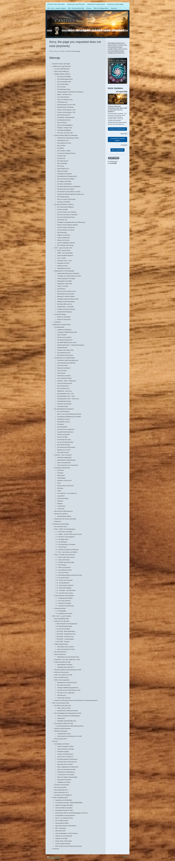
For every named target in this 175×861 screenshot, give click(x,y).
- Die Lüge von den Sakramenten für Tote (68, 690)
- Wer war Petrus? (62, 122)
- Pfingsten (60, 503)
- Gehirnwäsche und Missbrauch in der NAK (69, 736)
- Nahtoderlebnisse (62, 347)
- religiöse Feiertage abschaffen (64, 805)
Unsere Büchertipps (60, 314)
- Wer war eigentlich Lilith (64, 81)
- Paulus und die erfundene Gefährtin (67, 225)
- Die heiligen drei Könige (64, 181)
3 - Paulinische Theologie (64, 603)
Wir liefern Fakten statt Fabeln (61, 63)
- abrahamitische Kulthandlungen (66, 460)
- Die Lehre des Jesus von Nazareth (67, 214)
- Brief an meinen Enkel (63, 250)
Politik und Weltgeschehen (60, 797)
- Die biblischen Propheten (64, 173)
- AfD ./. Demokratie (60, 828)
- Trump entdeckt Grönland (62, 843)
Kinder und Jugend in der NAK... (64, 675)
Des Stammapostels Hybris (64, 626)
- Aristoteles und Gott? (63, 263)
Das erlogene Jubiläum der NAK (64, 723)
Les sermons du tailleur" (63, 629)
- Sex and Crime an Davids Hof (65, 429)
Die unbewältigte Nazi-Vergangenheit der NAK (68, 713)
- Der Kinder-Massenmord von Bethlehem (69, 186)
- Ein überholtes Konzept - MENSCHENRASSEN (68, 802)
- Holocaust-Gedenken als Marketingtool (68, 715)
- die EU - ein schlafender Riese (64, 818)
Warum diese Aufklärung (62, 71)
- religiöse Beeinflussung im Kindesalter (68, 273)
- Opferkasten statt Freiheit (64, 283)
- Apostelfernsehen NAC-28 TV (65, 667)
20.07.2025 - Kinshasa (63, 641)
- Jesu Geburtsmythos (63, 97)
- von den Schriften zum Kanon (65, 230)
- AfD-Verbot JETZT (60, 831)
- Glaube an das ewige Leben (65, 350)
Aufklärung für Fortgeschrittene (62, 324)
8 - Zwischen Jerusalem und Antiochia (67, 549)
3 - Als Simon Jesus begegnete (65, 536)
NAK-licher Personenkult (62, 672)
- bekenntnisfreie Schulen (64, 516)
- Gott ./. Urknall (61, 258)
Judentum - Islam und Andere (63, 455)
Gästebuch (58, 322)
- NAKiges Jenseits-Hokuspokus (66, 301)
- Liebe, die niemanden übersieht (66, 769)
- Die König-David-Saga (63, 89)
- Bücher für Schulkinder (63, 317)
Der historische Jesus (61, 526)
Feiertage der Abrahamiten (62, 467)
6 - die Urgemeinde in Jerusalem (66, 544)
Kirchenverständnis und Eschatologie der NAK (68, 669)
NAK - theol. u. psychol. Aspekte (62, 616)
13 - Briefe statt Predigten (64, 588)
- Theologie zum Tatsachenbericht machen (69, 276)
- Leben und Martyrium (63, 237)
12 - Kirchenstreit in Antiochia (65, 585)
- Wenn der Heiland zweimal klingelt (67, 777)
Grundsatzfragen (59, 327)
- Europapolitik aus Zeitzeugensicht (65, 815)
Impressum (56, 848)
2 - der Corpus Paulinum (64, 600)
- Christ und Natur (62, 370)
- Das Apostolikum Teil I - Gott (65, 393)
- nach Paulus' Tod (62, 219)
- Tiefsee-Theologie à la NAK (65, 746)
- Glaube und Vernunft (63, 240)
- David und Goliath (62, 171)
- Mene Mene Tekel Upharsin (65, 355)
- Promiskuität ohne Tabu (64, 439)
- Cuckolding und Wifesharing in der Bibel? (69, 416)
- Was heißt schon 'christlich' (65, 764)
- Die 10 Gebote (61, 86)
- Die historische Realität (64, 76)
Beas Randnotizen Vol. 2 (62, 792)
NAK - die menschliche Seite (61, 703)
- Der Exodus (60, 166)
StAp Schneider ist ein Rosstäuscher (67, 623)
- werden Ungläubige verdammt (66, 242)
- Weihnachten (61, 475)
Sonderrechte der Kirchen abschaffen (65, 519)
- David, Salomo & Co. (63, 168)
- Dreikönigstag (61, 478)
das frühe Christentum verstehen (64, 204)
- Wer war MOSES (62, 163)
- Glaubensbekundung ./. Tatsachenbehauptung (70, 345)
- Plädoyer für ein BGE (61, 838)
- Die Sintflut (60, 148)
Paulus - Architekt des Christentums (65, 554)
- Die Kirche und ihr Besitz (64, 404)
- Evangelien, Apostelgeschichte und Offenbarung (71, 222)
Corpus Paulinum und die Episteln (64, 595)
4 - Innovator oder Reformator (65, 606)
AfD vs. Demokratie (117, 150)
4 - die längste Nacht (62, 539)
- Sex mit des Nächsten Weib (65, 442)
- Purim (59, 483)
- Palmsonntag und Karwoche (65, 485)
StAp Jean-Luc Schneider (62, 621)
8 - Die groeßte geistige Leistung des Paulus (69, 575)
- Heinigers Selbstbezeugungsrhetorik (67, 687)
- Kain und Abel (61, 145)
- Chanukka (60, 473)
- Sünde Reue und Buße (64, 375)
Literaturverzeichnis (60, 608)
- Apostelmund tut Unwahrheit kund (67, 682)
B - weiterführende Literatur (64, 613)
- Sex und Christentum (63, 411)
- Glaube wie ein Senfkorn (64, 337)
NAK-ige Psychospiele (61, 731)
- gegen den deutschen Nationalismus (65, 825)
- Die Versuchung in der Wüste (65, 189)
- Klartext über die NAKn (63, 698)
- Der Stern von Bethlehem (64, 184)
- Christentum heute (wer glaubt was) (67, 360)
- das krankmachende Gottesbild (66, 363)
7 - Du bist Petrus (62, 547)
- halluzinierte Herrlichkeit (64, 779)
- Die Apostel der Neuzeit (64, 401)
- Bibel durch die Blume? (64, 368)
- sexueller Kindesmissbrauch (65, 432)
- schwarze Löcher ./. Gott (64, 260)
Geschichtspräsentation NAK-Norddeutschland (70, 726)
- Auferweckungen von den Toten (66, 104)
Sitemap (58, 857)
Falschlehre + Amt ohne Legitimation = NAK (67, 659)
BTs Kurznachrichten (60, 787)
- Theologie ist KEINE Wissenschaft (67, 332)
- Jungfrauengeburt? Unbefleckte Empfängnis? (70, 92)
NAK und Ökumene (60, 654)
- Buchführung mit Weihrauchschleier (67, 710)
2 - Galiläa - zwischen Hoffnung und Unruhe (69, 534)
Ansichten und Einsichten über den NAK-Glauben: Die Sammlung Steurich (76, 700)
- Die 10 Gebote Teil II (63, 388)
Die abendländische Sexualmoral (64, 409)
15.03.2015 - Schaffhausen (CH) (66, 634)
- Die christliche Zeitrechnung (65, 245)
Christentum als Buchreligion (61, 524)
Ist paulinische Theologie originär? (117, 139)
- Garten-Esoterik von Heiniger (65, 749)
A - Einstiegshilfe (61, 611)
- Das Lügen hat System (63, 685)
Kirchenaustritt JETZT (61, 738)
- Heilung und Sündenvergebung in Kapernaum (70, 194)
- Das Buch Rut (61, 158)
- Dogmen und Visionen (63, 235)
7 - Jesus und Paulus (63, 572)
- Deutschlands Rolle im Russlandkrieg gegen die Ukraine (71, 813)
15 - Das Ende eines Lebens (65, 593)
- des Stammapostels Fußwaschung (67, 759)
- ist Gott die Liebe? (62, 365)
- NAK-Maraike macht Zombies (65, 294)
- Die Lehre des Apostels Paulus (66, 217)
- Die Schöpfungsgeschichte (65, 79)
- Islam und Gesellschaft (63, 462)
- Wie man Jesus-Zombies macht (66, 291)
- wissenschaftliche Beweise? (65, 255)
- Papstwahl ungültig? (63, 751)
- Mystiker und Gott (62, 265)
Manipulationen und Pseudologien (64, 271)
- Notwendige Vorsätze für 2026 (64, 810)
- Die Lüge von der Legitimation (66, 692)
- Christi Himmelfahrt (62, 498)
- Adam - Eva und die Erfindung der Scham (69, 414)
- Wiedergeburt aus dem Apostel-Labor (68, 657)
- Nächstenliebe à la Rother (64, 664)
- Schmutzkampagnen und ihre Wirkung (66, 833)
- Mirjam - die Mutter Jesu (64, 94)
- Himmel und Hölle (62, 209)
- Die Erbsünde (61, 373)
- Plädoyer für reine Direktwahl (63, 836)
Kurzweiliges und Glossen (62, 744)
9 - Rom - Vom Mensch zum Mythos (67, 552)
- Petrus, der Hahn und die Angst (66, 199)
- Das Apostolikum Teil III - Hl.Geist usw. (68, 398)
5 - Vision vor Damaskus (64, 567)
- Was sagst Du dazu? (63, 452)
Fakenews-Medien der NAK (62, 662)
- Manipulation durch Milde (64, 281)
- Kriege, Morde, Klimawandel (63, 841)
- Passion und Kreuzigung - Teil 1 (66, 109)
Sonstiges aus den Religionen (63, 795)
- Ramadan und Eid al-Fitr (64, 480)
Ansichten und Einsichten (62, 784)
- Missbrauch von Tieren (63, 450)
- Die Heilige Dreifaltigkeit (64, 130)
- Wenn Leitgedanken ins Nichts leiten (67, 767)
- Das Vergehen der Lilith (64, 143)
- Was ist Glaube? (62, 334)
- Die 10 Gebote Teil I (63, 386)
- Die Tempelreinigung (63, 196)
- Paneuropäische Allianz (62, 823)
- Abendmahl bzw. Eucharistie (65, 107)
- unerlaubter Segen (62, 406)
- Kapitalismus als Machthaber (63, 800)
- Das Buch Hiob (61, 156)
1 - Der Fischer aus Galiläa (64, 531)
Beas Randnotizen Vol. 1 (62, 790)
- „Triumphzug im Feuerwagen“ (65, 774)
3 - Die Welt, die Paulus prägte (65, 562)
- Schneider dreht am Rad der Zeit (66, 761)
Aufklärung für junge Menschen (62, 66)
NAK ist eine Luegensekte (62, 680)
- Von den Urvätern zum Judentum (66, 212)
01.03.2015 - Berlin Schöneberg (66, 631)
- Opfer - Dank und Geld (63, 708)
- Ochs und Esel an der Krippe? (66, 179)
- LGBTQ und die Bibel (63, 434)
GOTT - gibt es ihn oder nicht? (63, 248)
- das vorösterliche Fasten (64, 378)
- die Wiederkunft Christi (63, 120)
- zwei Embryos (61, 288)
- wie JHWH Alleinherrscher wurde (66, 342)
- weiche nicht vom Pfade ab (65, 756)
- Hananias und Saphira (63, 202)
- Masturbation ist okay (63, 421)
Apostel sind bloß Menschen (63, 728)
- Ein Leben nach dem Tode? (65, 133)
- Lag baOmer (61, 496)
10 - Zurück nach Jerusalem (65, 580)
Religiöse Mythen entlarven (62, 74)
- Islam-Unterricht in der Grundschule (67, 465)
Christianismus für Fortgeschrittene (65, 357)
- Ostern (59, 490)
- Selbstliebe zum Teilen (63, 782)
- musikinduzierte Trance (64, 733)
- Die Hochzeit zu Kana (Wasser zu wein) (68, 191)
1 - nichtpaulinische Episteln (65, 598)
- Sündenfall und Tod (62, 140)
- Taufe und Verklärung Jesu (65, 99)
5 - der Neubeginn (62, 542)
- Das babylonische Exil (63, 352)
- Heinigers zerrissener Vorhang (66, 309)
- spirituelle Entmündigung (64, 311)
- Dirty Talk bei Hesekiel (63, 444)
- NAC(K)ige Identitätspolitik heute (66, 721)
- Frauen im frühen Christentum (66, 227)
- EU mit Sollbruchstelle (61, 820)
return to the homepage (73, 51)
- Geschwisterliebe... (62, 427)
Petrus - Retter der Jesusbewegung (65, 529)
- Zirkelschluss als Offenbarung (65, 772)
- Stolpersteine (61, 718)
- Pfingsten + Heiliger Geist (64, 127)
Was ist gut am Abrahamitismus (64, 511)
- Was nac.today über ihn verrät (66, 649)
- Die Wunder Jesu (62, 102)
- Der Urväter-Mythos (63, 84)
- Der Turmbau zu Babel (63, 150)
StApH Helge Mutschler (61, 644)
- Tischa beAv (60, 508)
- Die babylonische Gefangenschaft (67, 176)
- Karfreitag (60, 488)
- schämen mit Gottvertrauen (65, 754)
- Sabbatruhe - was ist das (64, 391)
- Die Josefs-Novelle (62, 161)
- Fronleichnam (61, 506)
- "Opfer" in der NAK (62, 286)
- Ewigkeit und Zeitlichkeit (64, 329)
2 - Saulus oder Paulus (63, 559)
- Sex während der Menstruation (66, 447)
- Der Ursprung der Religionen (65, 207)
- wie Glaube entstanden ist (64, 340)
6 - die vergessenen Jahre (64, 570)
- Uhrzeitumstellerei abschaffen (64, 807)
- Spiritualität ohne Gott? (64, 268)
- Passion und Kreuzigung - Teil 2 (66, 112)
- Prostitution (60, 424)
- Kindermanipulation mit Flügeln (66, 278)
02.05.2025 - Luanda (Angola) (65, 639)
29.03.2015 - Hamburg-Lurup (65, 636)
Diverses (55, 741)
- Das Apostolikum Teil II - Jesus (66, 396)
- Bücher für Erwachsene (64, 319)
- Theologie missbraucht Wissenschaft (67, 299)
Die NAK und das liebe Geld (63, 705)
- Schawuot (60, 501)
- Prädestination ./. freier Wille (65, 306)
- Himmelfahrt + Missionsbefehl (65, 117)
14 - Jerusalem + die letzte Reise (66, 590)
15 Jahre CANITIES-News (62, 69)
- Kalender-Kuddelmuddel (64, 457)
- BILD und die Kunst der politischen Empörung (68, 846)
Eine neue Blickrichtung (61, 677)
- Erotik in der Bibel (62, 437)
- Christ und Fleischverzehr (64, 383)
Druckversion (52, 857)
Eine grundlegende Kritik (62, 618)
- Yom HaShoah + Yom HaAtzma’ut (67, 493)
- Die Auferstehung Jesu (63, 115)
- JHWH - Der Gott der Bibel (65, 253)
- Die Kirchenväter (62, 232)
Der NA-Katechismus (61, 652)
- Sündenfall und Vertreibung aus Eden (68, 138)
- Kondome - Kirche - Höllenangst (66, 381)
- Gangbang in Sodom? (63, 419)
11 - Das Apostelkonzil (63, 582)
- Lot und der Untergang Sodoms (66, 153)
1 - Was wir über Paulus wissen (65, 557)
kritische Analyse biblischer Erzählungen (66, 135)
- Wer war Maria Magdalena (65, 125)
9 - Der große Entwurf (63, 577)
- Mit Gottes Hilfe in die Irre (64, 304)
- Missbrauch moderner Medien (66, 296)
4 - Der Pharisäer (61, 565)
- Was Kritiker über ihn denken (65, 646)
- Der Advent (60, 470)
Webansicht (125, 856)
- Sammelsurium (61, 695)
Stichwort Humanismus (61, 513)
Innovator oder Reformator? (117, 129)
